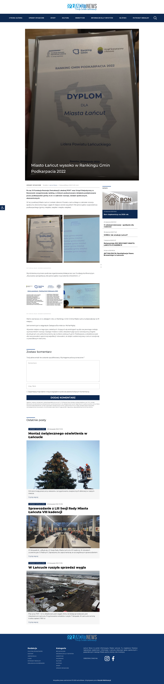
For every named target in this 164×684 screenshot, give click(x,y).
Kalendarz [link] (59, 658)
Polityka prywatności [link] (35, 651)
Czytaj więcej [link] (33, 497)
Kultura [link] (65, 18)
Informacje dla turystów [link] (102, 18)
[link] (2, 207)
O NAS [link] (29, 658)
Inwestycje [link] (80, 18)
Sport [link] (53, 18)
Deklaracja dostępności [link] (36, 663)
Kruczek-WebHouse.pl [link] (104, 680)
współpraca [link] (32, 656)
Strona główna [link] (15, 18)
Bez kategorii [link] (60, 651)
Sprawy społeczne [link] (36, 18)
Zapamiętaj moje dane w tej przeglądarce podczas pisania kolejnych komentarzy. (58, 392)
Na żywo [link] (122, 18)
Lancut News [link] (53, 185)
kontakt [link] (30, 653)
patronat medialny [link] (141, 18)
